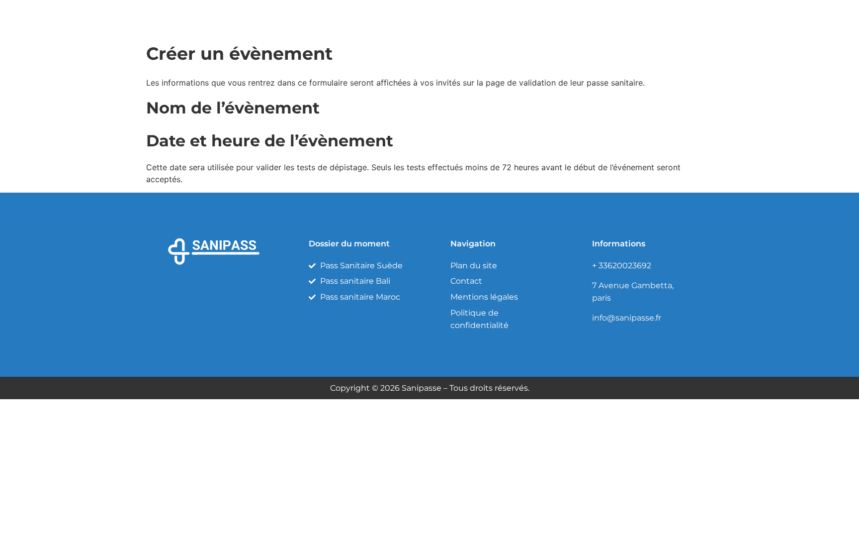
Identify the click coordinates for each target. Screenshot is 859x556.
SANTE (637, 17)
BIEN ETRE (517, 17)
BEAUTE (458, 17)
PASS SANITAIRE (389, 17)
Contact (687, 17)
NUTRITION (581, 17)
